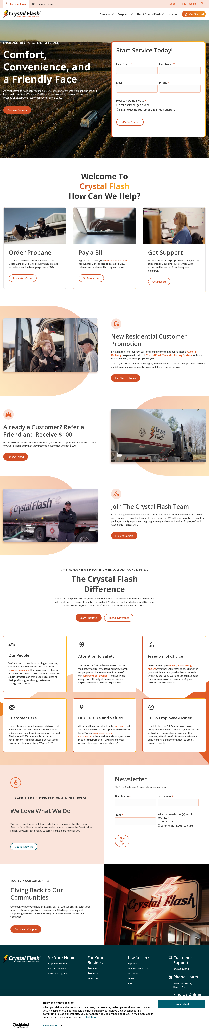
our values (119, 725)
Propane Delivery (57, 963)
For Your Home (18, 3)
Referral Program (57, 973)
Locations (174, 14)
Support (173, 3)
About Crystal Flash (149, 14)
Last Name (167, 64)
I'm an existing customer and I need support (146, 109)
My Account (189, 3)
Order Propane (30, 252)
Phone (164, 82)
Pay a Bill (91, 252)
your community (20, 669)
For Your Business (46, 3)
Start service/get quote (134, 105)
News (131, 978)
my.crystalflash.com (115, 260)
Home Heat (167, 821)
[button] (112, 14)
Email (120, 82)
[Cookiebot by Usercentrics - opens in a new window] (21, 1025)
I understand (182, 1004)
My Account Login (138, 968)
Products (93, 973)
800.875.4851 (181, 969)
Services (105, 14)
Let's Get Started (130, 122)
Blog (130, 983)
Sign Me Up (122, 841)
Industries (93, 978)
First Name (124, 64)
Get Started (196, 14)
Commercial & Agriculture (176, 825)
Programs (123, 14)
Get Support (165, 252)
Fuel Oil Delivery (56, 968)
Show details (50, 1025)
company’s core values (94, 675)
